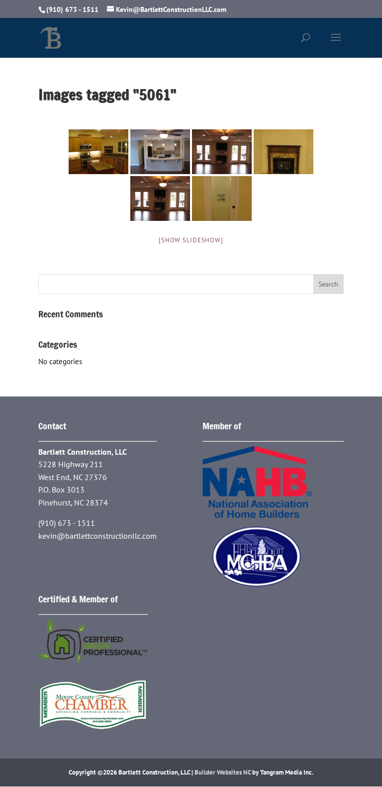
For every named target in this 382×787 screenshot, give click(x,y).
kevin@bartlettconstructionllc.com (97, 536)
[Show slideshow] (191, 240)
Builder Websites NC (222, 772)
